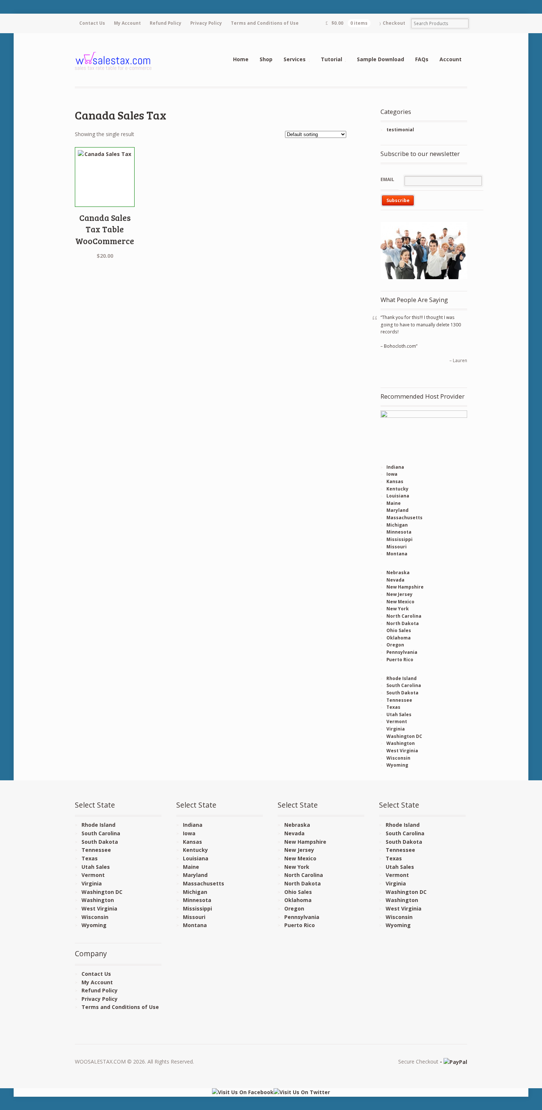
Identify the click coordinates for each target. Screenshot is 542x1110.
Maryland (397, 510)
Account (450, 59)
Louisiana (397, 496)
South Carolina (403, 685)
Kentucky (397, 489)
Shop (266, 59)
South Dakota (402, 693)
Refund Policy (165, 23)
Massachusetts (404, 517)
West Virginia (402, 750)
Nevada (395, 580)
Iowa (391, 474)
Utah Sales (398, 714)
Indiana (395, 467)
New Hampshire (405, 587)
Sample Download (380, 59)
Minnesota (398, 532)
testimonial (400, 129)
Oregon (395, 645)
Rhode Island (401, 678)
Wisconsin (398, 758)
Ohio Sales (398, 630)
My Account (127, 23)
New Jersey (399, 594)
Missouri (396, 547)
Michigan (397, 525)
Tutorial (331, 59)
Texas (393, 707)
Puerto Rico (399, 659)
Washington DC (404, 736)
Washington (400, 743)
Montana (396, 554)
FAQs (421, 59)
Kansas (394, 481)
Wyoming (397, 765)
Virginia (395, 729)
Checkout (394, 23)
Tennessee (399, 700)
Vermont (396, 721)
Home (241, 59)
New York (397, 609)
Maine (393, 503)
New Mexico (400, 602)
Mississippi (399, 539)
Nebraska (398, 572)
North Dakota (402, 623)
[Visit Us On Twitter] (302, 1092)
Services (295, 59)
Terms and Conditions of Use (265, 23)
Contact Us (92, 23)
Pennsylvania (401, 652)
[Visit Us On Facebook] (243, 1092)
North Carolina (403, 616)
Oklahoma (398, 638)
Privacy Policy (206, 23)
